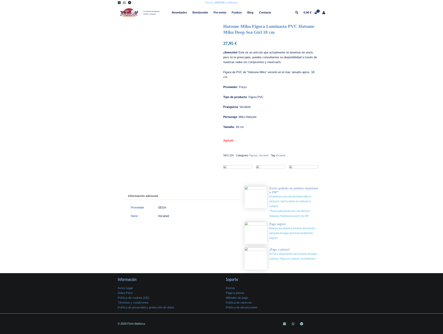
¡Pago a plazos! (279, 249)
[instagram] (285, 323)
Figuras (253, 155)
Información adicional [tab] (143, 196)
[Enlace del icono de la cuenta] (323, 12)
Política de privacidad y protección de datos (146, 307)
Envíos (230, 288)
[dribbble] (293, 323)
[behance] (302, 323)
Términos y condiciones (133, 302)
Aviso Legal (125, 288)
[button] (297, 13)
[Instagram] (119, 2)
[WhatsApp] (124, 2)
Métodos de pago (237, 297)
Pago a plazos (235, 293)
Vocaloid (263, 155)
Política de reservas (239, 302)
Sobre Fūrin (125, 293)
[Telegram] (129, 2)
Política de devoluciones (241, 307)
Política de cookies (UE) (133, 297)
